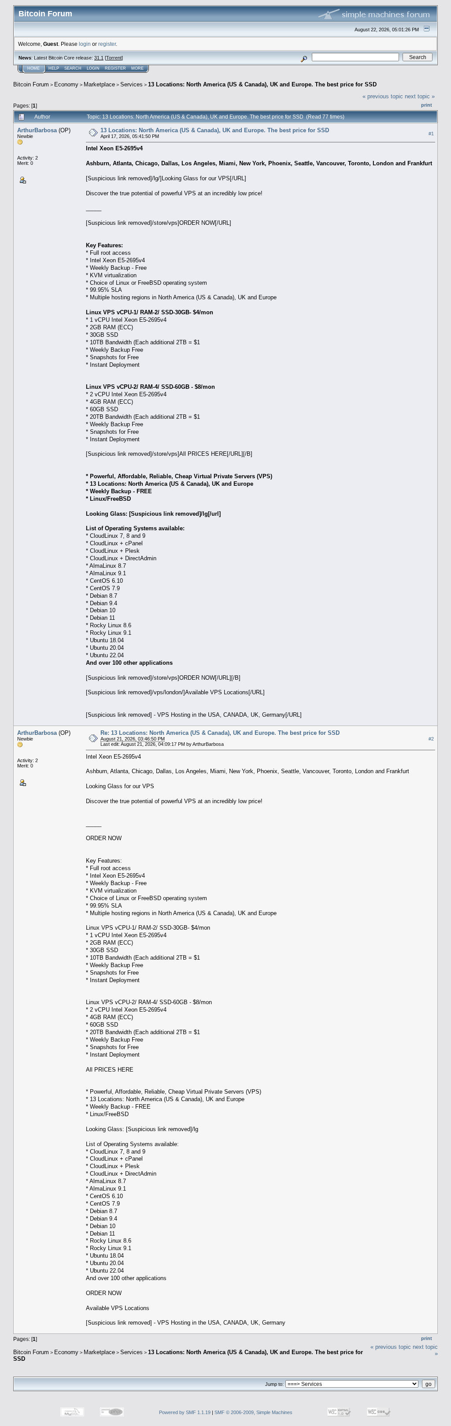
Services (131, 84)
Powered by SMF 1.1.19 (185, 1412)
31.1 (99, 57)
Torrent (114, 57)
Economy (66, 84)
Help (53, 68)
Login (93, 68)
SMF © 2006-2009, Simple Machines (253, 1412)
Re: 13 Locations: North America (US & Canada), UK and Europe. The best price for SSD (220, 733)
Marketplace (99, 84)
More (137, 68)
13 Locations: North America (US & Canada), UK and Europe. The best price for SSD (262, 84)
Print (426, 105)
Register (115, 68)
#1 (431, 133)
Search (72, 68)
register (107, 44)
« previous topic (382, 96)
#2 (431, 739)
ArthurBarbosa (37, 130)
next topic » (420, 96)
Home (33, 68)
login (85, 44)
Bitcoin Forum (31, 84)
